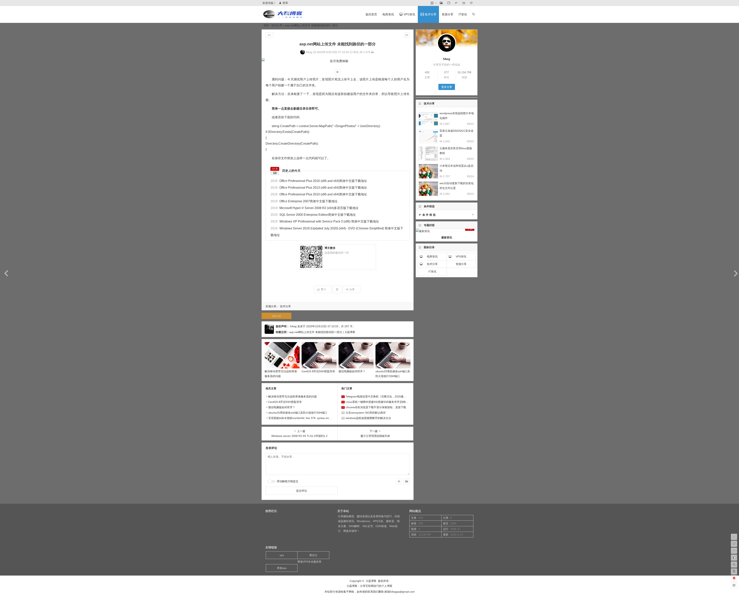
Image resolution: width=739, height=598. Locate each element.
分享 (352, 289)
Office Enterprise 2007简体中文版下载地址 (304, 201)
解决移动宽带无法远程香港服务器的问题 (292, 396)
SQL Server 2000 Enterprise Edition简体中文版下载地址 (313, 214)
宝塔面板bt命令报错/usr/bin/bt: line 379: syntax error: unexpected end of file (314, 418)
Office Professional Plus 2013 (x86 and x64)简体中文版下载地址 (319, 187)
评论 (356, 52)
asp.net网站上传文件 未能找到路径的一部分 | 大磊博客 (322, 332)
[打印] (372, 52)
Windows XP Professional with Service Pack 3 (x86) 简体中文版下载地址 (325, 221)
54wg (309, 52)
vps (282, 555)
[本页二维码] (734, 585)
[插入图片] (407, 481)
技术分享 (277, 25)
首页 (266, 25)
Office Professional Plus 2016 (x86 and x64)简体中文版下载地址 (319, 180)
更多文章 (446, 86)
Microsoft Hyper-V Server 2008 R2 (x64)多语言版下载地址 (315, 208)
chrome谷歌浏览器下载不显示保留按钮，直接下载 (376, 407)
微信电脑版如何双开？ (352, 371)
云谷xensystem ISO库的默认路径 (366, 412)
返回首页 (371, 14)
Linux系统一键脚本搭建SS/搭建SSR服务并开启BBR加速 (379, 401)
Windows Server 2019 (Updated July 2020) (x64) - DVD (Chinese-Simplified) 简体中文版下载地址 (337, 232)
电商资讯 (388, 14)
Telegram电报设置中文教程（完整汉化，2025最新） (377, 396)
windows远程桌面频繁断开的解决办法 (368, 418)
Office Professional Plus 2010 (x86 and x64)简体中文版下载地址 (319, 194)
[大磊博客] (283, 17)
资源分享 (447, 14)
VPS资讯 (461, 256)
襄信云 (313, 555)
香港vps (282, 568)
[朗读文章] (337, 72)
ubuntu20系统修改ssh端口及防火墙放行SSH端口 (297, 412)
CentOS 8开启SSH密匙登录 (318, 371)
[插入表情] (399, 481)
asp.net (276, 315)
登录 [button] (285, 2)
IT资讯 (463, 14)
